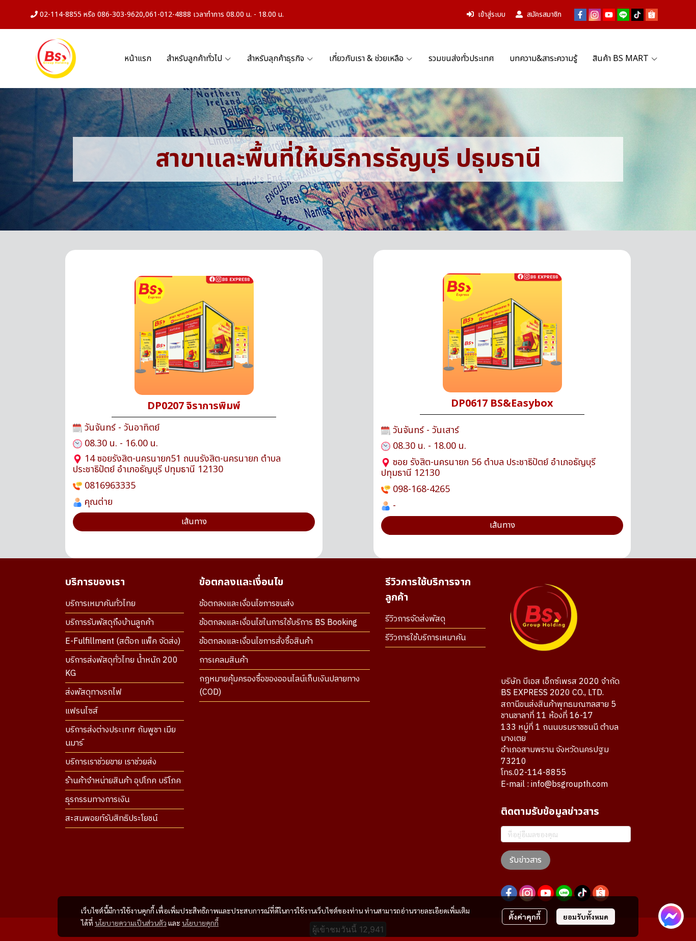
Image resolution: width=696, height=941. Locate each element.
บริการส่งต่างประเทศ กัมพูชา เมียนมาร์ (120, 736)
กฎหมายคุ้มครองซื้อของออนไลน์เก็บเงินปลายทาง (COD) (279, 685)
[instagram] (594, 14)
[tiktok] (637, 14)
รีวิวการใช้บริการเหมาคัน (425, 638)
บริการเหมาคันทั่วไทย (100, 604)
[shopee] (652, 14)
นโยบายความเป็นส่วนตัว (131, 922)
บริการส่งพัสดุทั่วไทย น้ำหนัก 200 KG (121, 666)
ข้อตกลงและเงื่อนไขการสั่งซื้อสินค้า (256, 641)
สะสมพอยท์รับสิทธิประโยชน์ (111, 818)
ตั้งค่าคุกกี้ (524, 916)
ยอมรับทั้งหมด (585, 916)
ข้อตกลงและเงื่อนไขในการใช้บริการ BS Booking (278, 623)
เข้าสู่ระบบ (491, 14)
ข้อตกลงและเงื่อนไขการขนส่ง (246, 604)
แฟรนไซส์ (81, 711)
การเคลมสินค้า (223, 660)
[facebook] (580, 14)
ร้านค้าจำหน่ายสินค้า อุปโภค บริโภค (123, 781)
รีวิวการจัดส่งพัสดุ (415, 619)
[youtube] (609, 14)
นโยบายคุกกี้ (200, 922)
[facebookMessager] (671, 916)
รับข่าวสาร (526, 860)
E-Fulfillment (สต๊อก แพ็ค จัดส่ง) (122, 641)
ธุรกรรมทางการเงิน (97, 800)
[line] (623, 14)
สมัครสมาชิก (544, 14)
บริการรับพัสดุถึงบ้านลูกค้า (109, 623)
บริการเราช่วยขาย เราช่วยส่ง (110, 762)
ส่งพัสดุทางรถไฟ (93, 692)
